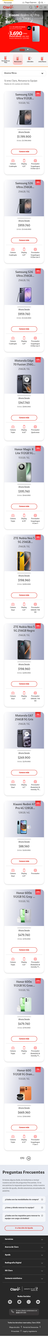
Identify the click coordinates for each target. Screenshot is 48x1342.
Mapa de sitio (14, 1327)
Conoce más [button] (24, 152)
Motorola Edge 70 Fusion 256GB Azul (24, 363)
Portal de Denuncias (30, 1327)
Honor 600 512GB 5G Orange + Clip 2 (24, 1072)
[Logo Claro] (8, 7)
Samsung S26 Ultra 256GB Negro (24, 185)
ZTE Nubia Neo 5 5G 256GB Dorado (24, 540)
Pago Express (30, 2)
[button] (36, 7)
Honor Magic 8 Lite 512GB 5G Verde (24, 451)
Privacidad (15, 1331)
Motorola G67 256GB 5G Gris (24, 717)
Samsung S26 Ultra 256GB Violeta (24, 274)
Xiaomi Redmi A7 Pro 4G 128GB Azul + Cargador (24, 806)
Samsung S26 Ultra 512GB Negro (24, 97)
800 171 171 (21, 1313)
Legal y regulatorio (30, 1331)
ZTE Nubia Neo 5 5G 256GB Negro (24, 629)
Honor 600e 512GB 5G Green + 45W (24, 984)
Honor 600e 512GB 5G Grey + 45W (24, 895)
